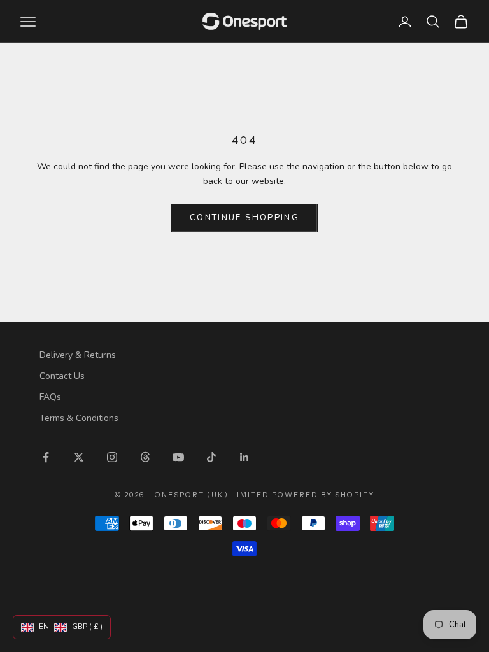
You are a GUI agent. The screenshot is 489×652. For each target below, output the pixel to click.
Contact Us (62, 376)
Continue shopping (244, 217)
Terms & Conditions (78, 418)
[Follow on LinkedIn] (244, 457)
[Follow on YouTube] (178, 457)
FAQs (50, 397)
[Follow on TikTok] (211, 457)
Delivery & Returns (77, 355)
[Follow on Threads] (145, 457)
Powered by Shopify (323, 494)
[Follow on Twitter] (79, 457)
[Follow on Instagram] (112, 457)
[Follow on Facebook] (45, 457)
